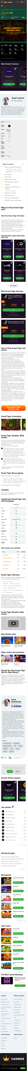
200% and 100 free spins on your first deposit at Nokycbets (20, 979)
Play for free (19, 882)
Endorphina (15, 930)
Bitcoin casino (17, 1004)
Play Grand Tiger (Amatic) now (13, 408)
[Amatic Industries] (9, 126)
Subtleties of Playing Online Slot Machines (12, 859)
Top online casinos (6, 1018)
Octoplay (14, 965)
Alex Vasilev (10, 757)
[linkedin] (12, 706)
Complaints (17, 1012)
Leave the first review (14, 17)
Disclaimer (4, 1040)
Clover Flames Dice (17, 945)
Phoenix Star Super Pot (18, 911)
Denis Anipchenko (18, 100)
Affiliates (3, 1048)
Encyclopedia (4, 1031)
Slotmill (3, 665)
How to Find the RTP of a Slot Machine (11, 863)
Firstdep (4, 327)
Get (13, 310)
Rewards (3, 1026)
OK (22, 1068)
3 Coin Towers (16, 928)
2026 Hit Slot (16, 954)
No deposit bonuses (6, 1023)
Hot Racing (15, 886)
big (3, 301)
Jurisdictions (17, 1020)
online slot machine (16, 106)
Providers (3, 1029)
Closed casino (4, 1004)
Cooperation (4, 1038)
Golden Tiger (16, 903)
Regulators (17, 1023)
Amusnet (15, 879)
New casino (4, 999)
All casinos (13, 285)
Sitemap (16, 1028)
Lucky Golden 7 (6, 554)
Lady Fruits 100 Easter (7, 557)
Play (9, 84)
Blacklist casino (5, 1002)
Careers (3, 1046)
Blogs (15, 1038)
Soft (15, 1017)
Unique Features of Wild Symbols (10, 856)
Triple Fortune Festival (18, 877)
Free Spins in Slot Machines (8, 866)
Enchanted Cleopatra (7, 561)
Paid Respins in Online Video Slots (10, 861)
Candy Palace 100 (17, 894)
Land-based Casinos (19, 1015)
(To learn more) (13, 1068)
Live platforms (17, 1030)
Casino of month (18, 999)
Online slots (4, 1011)
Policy (2, 1043)
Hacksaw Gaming (18, 665)
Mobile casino (17, 1007)
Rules (2, 1021)
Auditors (16, 1025)
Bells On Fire (5, 568)
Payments (16, 1002)
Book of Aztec (6, 565)
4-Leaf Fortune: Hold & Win (18, 963)
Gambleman (15, 937)
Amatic (2, 647)
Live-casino (17, 1009)
